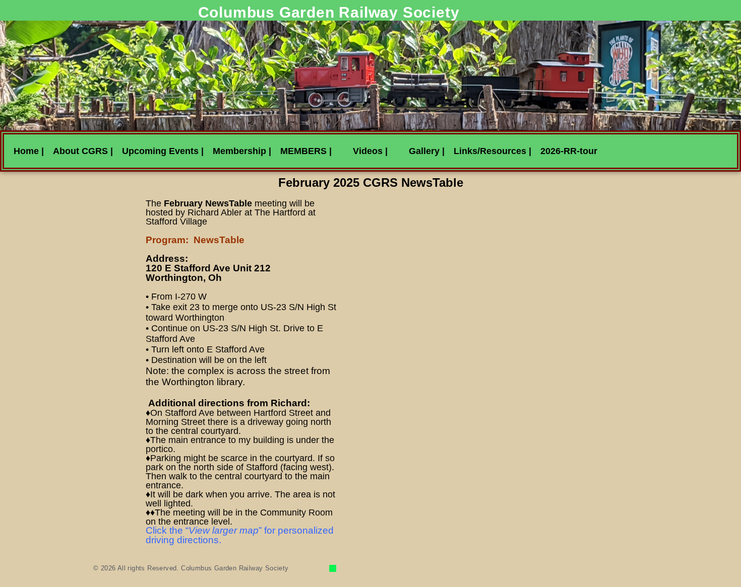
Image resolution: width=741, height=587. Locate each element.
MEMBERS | (306, 151)
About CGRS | (83, 151)
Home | (29, 151)
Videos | (370, 151)
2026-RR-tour (568, 151)
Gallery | (427, 151)
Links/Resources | (492, 151)
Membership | (242, 151)
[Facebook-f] (332, 568)
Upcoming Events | (163, 151)
